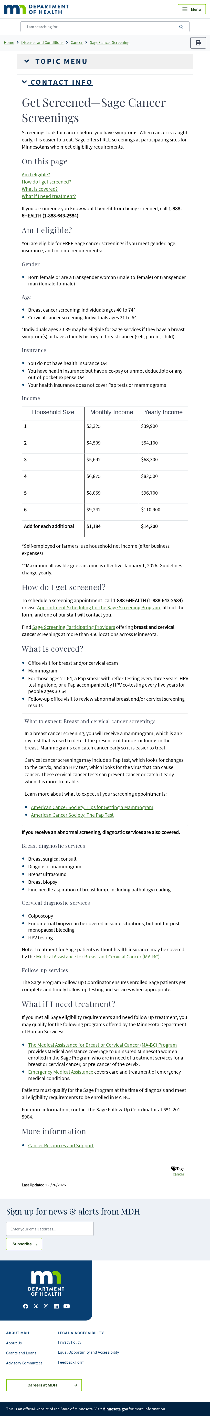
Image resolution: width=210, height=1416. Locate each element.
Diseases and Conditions (42, 42)
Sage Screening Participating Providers (73, 627)
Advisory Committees (24, 1362)
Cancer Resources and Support (61, 1145)
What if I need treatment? (49, 196)
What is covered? (40, 189)
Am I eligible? (36, 174)
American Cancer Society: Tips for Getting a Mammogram (92, 807)
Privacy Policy (69, 1342)
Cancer (77, 42)
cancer (178, 1174)
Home (9, 42)
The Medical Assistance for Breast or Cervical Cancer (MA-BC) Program (102, 1045)
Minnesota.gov (115, 1408)
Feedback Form (71, 1362)
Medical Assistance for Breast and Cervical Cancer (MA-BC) (98, 956)
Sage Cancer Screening (109, 42)
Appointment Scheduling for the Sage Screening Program (98, 607)
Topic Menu (60, 61)
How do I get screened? (46, 181)
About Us (14, 1342)
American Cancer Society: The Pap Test (72, 815)
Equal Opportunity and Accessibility (88, 1352)
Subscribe (27, 1243)
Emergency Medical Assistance (60, 1071)
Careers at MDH (42, 1385)
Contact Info (60, 82)
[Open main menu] (192, 9)
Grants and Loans (21, 1352)
